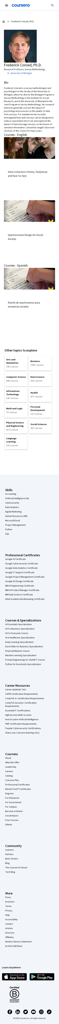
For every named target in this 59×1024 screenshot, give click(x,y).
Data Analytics (12, 507)
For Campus (11, 807)
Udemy (8, 824)
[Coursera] (21, 5)
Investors (10, 901)
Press (8, 897)
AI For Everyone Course (16, 633)
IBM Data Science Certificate (19, 594)
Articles (9, 928)
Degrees (9, 793)
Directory (9, 932)
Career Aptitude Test (15, 689)
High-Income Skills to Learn (18, 715)
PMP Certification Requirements (21, 724)
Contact (9, 924)
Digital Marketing (13, 511)
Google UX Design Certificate (19, 581)
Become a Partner (14, 811)
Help (7, 915)
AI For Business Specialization (19, 628)
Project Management (15, 525)
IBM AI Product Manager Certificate (22, 590)
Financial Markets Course (17, 651)
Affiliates (9, 937)
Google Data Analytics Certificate (21, 568)
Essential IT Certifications (17, 710)
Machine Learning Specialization (20, 655)
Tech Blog (10, 872)
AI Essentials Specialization (18, 624)
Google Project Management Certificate (24, 577)
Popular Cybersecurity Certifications (23, 728)
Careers (9, 771)
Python (8, 529)
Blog (7, 863)
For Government (13, 802)
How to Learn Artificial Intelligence (22, 719)
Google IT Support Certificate (19, 572)
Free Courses (12, 820)
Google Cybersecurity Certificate (21, 563)
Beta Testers (11, 858)
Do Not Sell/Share (13, 946)
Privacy (8, 910)
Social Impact (11, 815)
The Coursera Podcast (16, 867)
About (8, 758)
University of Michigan (21, 73)
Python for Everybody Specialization (23, 664)
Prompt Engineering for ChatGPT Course (25, 660)
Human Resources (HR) (16, 516)
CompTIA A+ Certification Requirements (24, 698)
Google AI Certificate (15, 559)
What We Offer (12, 762)
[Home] (4, 21)
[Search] (52, 5)
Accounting (10, 494)
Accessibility (11, 919)
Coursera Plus (12, 780)
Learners (9, 850)
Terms (8, 906)
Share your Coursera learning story (22, 732)
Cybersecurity (12, 503)
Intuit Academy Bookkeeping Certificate (24, 599)
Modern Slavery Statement (18, 941)
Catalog (9, 775)
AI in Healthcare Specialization (20, 637)
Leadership (10, 767)
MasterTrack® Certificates (18, 789)
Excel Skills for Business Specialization (24, 646)
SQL (7, 534)
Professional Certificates (17, 784)
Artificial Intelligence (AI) (17, 498)
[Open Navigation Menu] (6, 5)
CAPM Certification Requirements (21, 694)
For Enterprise (12, 798)
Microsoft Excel (12, 520)
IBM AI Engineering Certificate (19, 585)
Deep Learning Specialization (19, 642)
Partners (9, 854)
